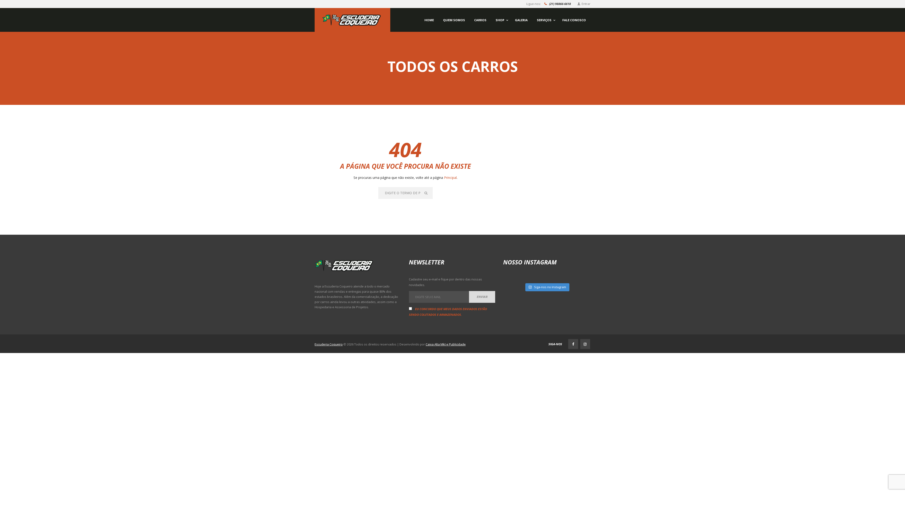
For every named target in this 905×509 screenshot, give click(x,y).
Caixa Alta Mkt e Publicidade (446, 344)
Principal (450, 177)
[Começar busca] (426, 193)
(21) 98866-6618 (560, 4)
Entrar (586, 4)
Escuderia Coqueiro (329, 344)
